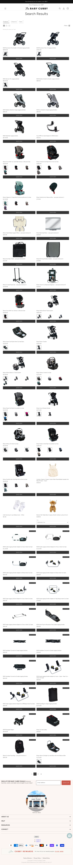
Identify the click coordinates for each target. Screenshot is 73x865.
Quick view (19, 58)
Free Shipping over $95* (36, 5)
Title (37, 520)
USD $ (36, 836)
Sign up (66, 783)
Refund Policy (46, 858)
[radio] (5, 54)
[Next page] (41, 774)
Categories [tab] (14, 21)
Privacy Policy (37, 858)
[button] (5, 8)
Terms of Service (27, 858)
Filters (66, 25)
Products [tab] (6, 21)
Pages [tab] (21, 21)
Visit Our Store (36, 812)
